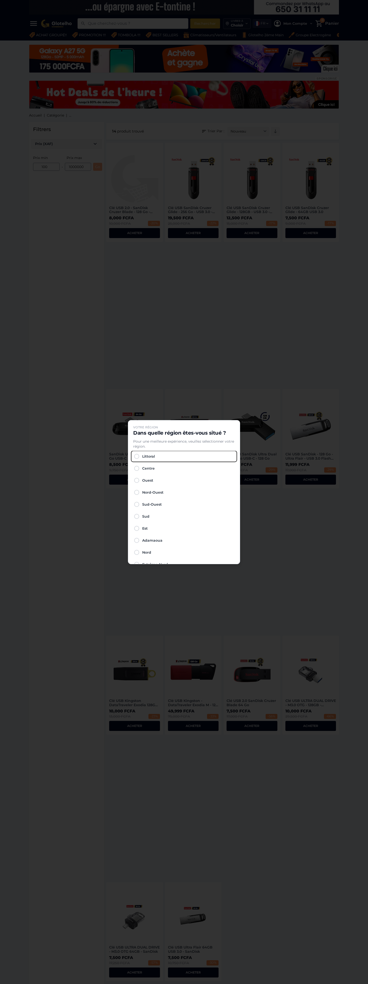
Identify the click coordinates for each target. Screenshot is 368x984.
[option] (184, 456)
